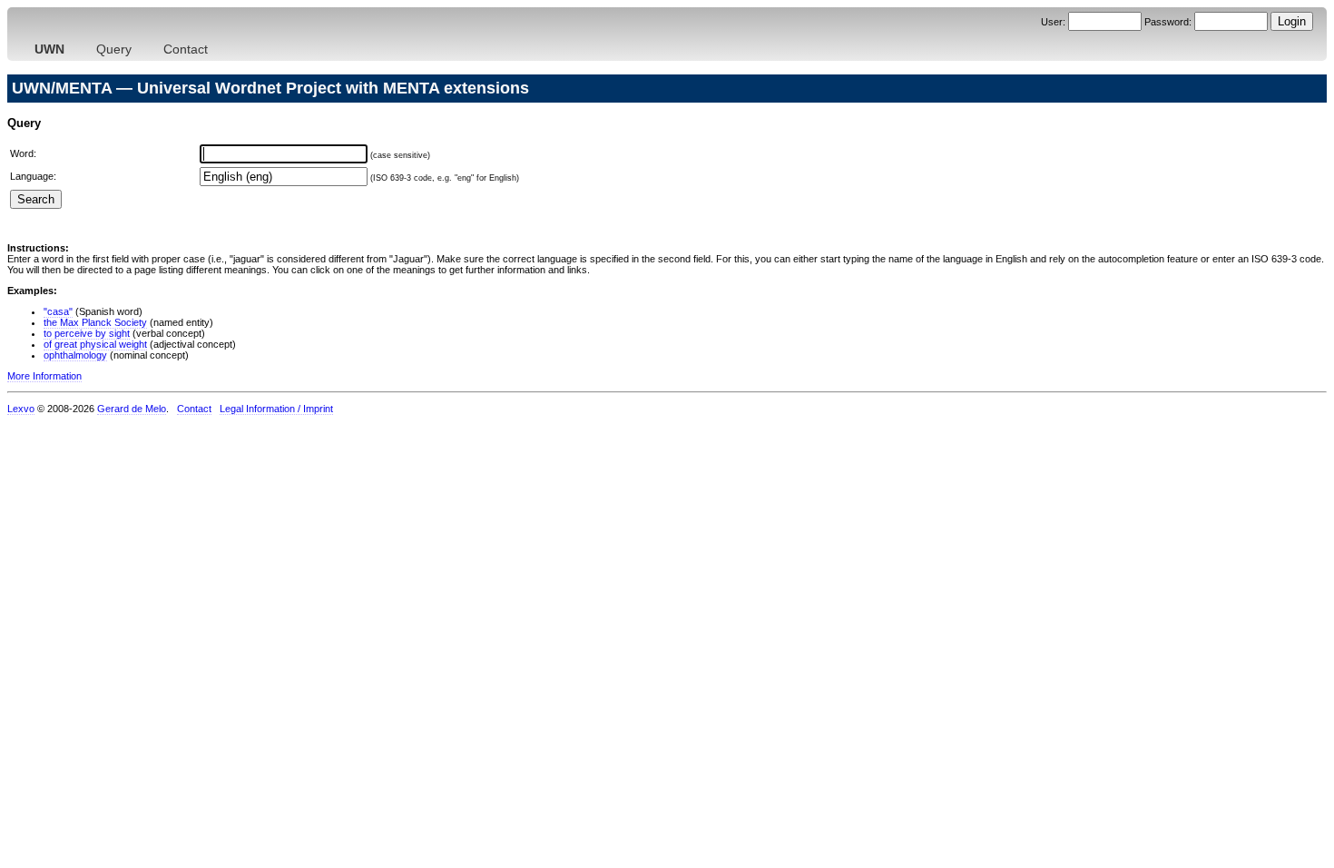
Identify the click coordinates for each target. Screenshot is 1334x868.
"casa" (58, 311)
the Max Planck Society (95, 322)
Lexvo (20, 408)
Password (1166, 21)
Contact (185, 49)
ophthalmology (75, 355)
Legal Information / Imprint (276, 408)
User (1052, 21)
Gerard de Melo (131, 408)
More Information (44, 375)
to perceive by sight (87, 333)
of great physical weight (95, 344)
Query (114, 49)
